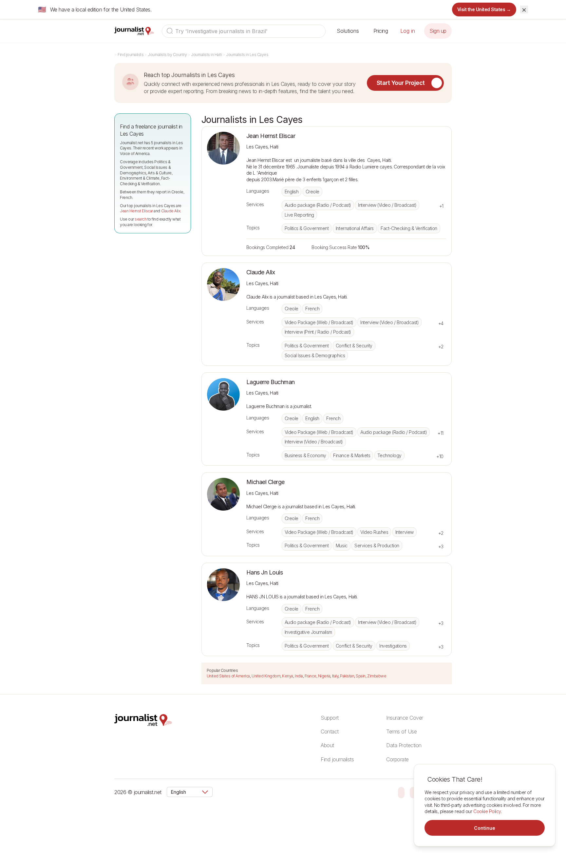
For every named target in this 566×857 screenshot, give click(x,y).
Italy (335, 675)
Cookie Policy (487, 811)
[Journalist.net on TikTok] (413, 792)
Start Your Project (401, 82)
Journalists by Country (167, 54)
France (310, 675)
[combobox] (244, 31)
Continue (484, 828)
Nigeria (324, 675)
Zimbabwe (376, 675)
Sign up (437, 31)
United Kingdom (266, 675)
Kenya (287, 675)
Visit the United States (484, 9)
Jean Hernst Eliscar (136, 210)
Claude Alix (170, 210)
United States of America (228, 675)
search (140, 219)
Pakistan (347, 675)
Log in (407, 31)
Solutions (348, 31)
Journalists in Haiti (206, 54)
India (299, 675)
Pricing (380, 31)
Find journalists (130, 54)
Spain (361, 675)
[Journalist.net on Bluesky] (401, 792)
